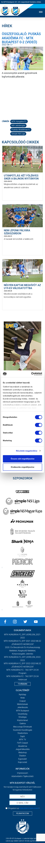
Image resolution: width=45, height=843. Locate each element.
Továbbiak (22, 684)
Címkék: (6, 121)
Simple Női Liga (18, 134)
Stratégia (22, 717)
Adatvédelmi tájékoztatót (29, 808)
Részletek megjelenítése (26, 451)
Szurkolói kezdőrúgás (22, 730)
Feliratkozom (22, 813)
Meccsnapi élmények (22, 727)
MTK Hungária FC (19, 121)
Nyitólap (22, 694)
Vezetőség (22, 714)
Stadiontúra (23, 733)
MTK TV (22, 739)
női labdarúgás (18, 125)
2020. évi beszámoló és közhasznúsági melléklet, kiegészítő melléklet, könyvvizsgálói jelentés (22, 650)
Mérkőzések (22, 704)
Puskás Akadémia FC (21, 129)
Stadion (22, 755)
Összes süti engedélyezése (22, 459)
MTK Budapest (22, 710)
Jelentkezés (22, 707)
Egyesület (22, 759)
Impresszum (22, 773)
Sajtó (22, 736)
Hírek (22, 698)
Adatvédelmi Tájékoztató (23, 776)
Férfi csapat (22, 743)
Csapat (22, 701)
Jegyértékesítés (23, 749)
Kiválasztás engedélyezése (22, 467)
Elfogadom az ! (23, 808)
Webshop (22, 752)
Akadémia (22, 746)
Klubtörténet (22, 720)
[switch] (38, 425)
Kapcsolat (22, 762)
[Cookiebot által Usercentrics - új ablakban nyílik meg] (31, 374)
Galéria (23, 723)
